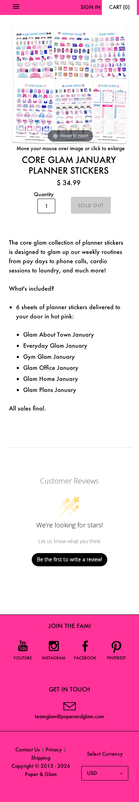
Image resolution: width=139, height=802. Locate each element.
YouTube (23, 657)
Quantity (44, 194)
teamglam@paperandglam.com (69, 716)
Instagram (54, 657)
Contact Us (27, 749)
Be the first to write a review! (69, 559)
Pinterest (116, 657)
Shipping (40, 757)
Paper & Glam (41, 774)
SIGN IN (91, 7)
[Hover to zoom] (70, 84)
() (119, 7)
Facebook (85, 657)
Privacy (54, 749)
